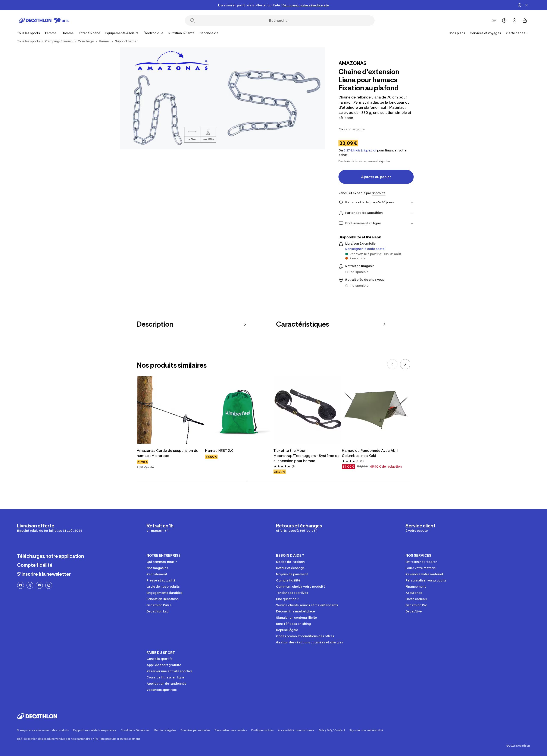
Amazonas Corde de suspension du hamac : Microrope (167, 453)
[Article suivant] (405, 364)
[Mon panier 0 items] (525, 20)
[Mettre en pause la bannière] (519, 5)
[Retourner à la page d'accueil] (44, 20)
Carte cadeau (516, 33)
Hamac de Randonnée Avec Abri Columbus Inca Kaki (370, 453)
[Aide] (504, 20)
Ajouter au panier (376, 177)
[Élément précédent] (392, 364)
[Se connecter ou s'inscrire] (514, 20)
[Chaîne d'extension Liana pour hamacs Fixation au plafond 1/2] (273, 98)
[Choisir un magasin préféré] (494, 20)
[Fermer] (526, 5)
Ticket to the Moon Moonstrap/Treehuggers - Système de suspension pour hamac (307, 455)
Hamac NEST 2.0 (219, 450)
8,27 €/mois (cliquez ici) (360, 150)
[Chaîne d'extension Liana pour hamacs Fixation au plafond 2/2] (171, 98)
